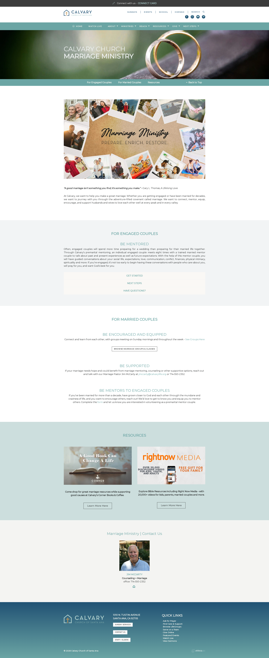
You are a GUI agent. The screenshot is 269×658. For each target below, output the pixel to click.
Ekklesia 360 (198, 651)
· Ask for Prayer (169, 621)
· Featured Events (170, 635)
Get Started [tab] (134, 275)
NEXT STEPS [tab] (134, 283)
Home (79, 26)
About (111, 26)
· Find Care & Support (172, 624)
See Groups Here (195, 339)
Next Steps (190, 26)
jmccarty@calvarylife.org (152, 374)
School (163, 12)
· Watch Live (167, 638)
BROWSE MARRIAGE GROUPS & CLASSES (134, 349)
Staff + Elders (121, 640)
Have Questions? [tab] (134, 290)
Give (175, 26)
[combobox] (196, 12)
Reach (143, 26)
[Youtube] (198, 16)
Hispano (180, 12)
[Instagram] (192, 16)
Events (148, 12)
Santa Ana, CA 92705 (125, 618)
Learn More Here (97, 505)
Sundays (132, 12)
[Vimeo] (203, 16)
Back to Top (195, 82)
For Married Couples (129, 82)
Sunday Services (123, 625)
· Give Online (168, 632)
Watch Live (95, 26)
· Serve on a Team (170, 629)
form (100, 402)
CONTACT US (120, 632)
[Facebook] (186, 16)
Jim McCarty (134, 574)
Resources (159, 26)
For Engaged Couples (99, 82)
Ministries (127, 26)
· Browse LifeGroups (171, 627)
